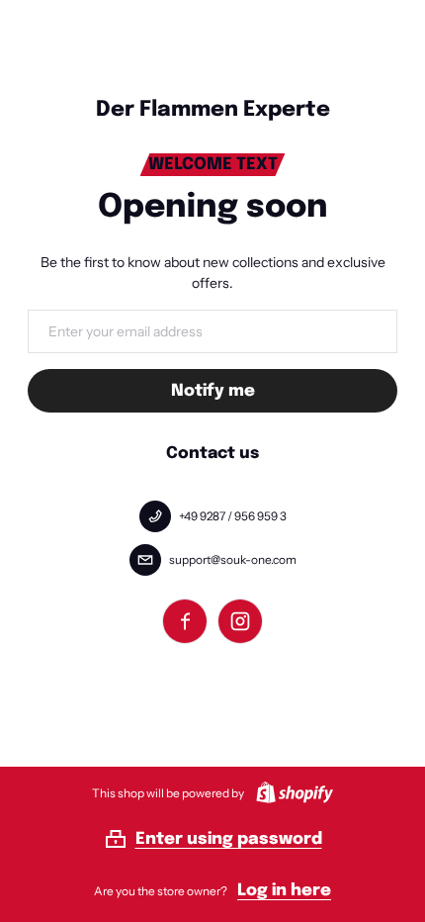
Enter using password (228, 839)
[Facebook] (185, 621)
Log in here (284, 890)
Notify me (213, 391)
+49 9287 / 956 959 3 (233, 515)
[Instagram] (240, 621)
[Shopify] (290, 792)
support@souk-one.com (233, 559)
